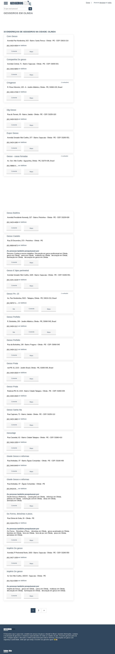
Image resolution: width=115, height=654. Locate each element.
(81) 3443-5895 (12, 69)
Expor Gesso (12, 133)
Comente (14, 51)
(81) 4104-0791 (12, 523)
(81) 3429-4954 (12, 46)
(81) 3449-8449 (12, 466)
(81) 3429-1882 (12, 419)
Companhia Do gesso (16, 59)
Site (14, 309)
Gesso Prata (12, 363)
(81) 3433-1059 (12, 442)
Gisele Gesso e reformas (18, 456)
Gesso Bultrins (13, 213)
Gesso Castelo (13, 236)
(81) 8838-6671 (12, 245)
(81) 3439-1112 (12, 326)
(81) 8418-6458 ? (13, 489)
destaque (102, 2)
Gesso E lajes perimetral (18, 270)
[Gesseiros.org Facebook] (4, 641)
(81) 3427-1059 (12, 558)
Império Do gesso (15, 548)
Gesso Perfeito (13, 317)
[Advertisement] (39, 21)
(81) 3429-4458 (12, 222)
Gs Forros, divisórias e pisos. (20, 514)
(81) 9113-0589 (12, 581)
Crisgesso (11, 83)
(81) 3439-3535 (12, 373)
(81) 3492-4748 (12, 92)
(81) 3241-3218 (12, 280)
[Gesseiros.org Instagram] (6, 641)
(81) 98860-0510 (13, 166)
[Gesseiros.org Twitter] (5, 641)
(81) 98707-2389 (13, 303)
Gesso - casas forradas (17, 156)
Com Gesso (12, 36)
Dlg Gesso (11, 110)
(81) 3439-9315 (12, 119)
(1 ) (64, 156)
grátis (110, 2)
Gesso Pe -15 (13, 294)
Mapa (31, 51)
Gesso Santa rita (14, 410)
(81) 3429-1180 (12, 142)
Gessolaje (11, 433)
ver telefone (22, 45)
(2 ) (65, 82)
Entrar (88, 2)
